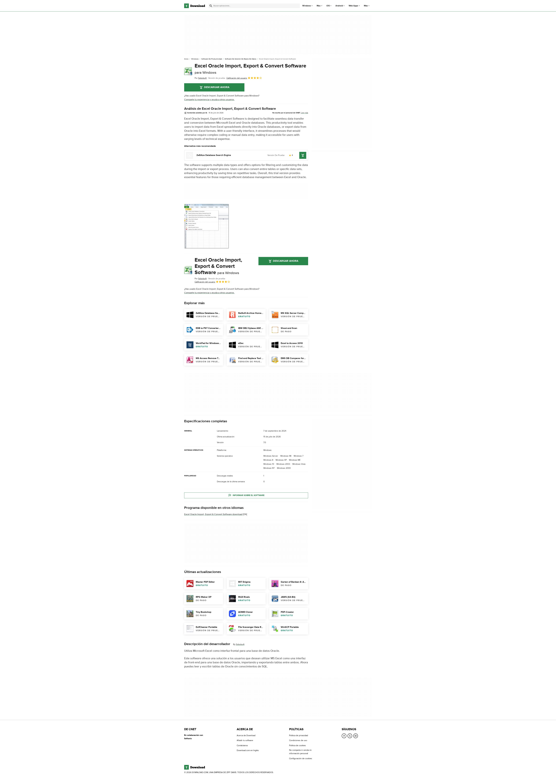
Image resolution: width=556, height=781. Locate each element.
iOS (328, 6)
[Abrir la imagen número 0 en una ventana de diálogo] (206, 226)
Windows (306, 6)
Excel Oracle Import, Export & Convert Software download (213, 514)
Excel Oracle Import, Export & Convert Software (250, 69)
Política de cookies (297, 745)
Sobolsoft (240, 644)
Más (366, 5)
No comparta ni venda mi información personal (300, 752)
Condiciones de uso (298, 740)
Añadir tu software (245, 740)
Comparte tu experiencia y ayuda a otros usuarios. (209, 99)
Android (339, 6)
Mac (319, 6)
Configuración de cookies (300, 758)
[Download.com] (194, 5)
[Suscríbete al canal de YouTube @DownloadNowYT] (355, 736)
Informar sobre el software (248, 495)
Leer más (304, 113)
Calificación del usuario (236, 78)
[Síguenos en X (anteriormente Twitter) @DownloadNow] (350, 736)
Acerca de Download (246, 735)
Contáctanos (242, 745)
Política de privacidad (298, 735)
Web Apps (353, 6)
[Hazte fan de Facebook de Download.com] (344, 736)
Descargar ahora (216, 87)
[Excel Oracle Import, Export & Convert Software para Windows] (188, 71)
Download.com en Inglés (248, 750)
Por (201, 78)
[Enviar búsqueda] (211, 5)
